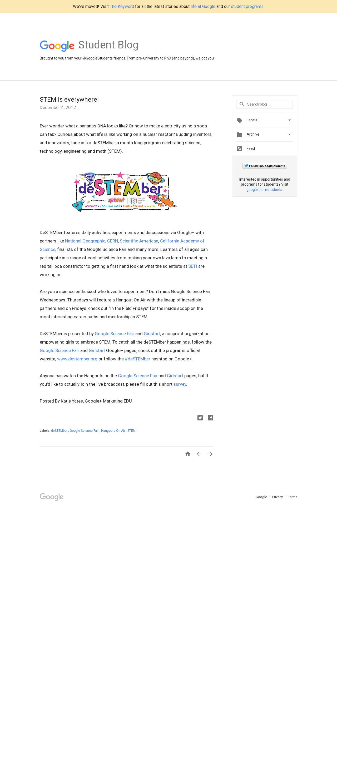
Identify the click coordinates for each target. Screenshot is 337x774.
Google (262, 497)
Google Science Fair (114, 333)
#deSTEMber (137, 358)
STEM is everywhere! (69, 99)
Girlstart (152, 333)
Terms (292, 497)
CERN (112, 241)
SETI (192, 266)
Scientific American (139, 241)
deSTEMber (59, 431)
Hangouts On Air (113, 431)
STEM (131, 431)
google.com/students (264, 189)
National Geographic (85, 241)
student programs (247, 6)
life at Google (203, 6)
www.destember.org (77, 358)
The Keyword (122, 6)
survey (180, 384)
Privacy (278, 497)
